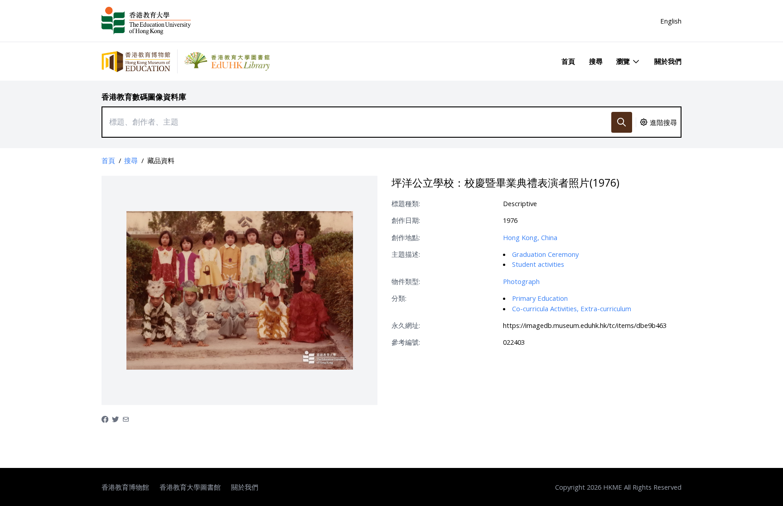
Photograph (521, 281)
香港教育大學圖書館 (190, 487)
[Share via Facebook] (105, 419)
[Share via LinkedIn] (125, 419)
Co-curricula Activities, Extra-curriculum (571, 308)
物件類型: (406, 281)
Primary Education (540, 298)
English (671, 20)
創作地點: (406, 237)
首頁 (568, 61)
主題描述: (406, 254)
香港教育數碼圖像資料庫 (144, 97)
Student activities (538, 264)
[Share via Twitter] (115, 419)
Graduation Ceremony (545, 254)
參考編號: (406, 342)
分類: (399, 298)
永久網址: (406, 325)
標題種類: (406, 203)
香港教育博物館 (125, 487)
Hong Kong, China (530, 237)
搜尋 (596, 61)
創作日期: (406, 220)
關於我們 (668, 61)
